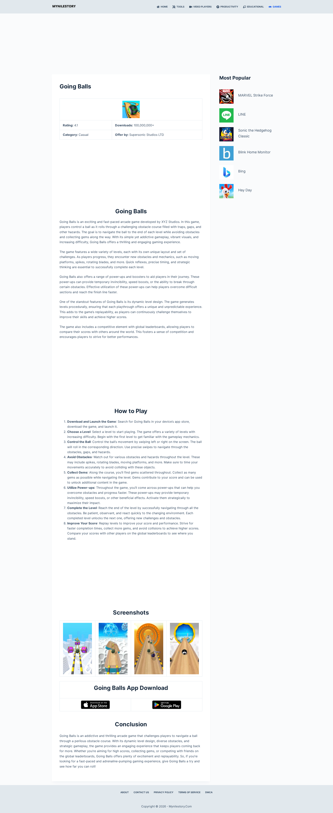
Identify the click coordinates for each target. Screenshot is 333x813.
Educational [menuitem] (255, 6)
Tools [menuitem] (180, 6)
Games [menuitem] (277, 6)
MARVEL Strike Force (255, 95)
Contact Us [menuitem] (141, 792)
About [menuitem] (124, 792)
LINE (242, 114)
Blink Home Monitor (254, 152)
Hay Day (245, 190)
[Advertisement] (166, 42)
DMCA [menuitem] (209, 792)
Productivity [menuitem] (229, 6)
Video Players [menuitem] (202, 6)
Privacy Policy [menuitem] (163, 792)
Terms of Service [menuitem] (189, 792)
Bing (242, 171)
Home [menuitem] (164, 6)
